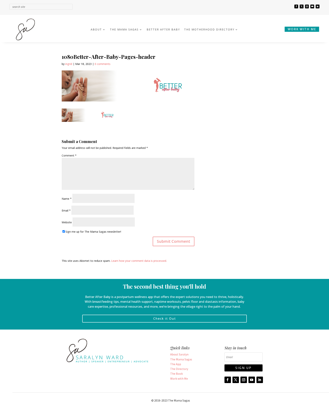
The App (175, 364)
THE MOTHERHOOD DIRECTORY (209, 29)
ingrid (68, 64)
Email (66, 210)
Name (67, 198)
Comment (69, 155)
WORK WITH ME (302, 29)
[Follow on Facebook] (296, 6)
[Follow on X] (301, 6)
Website (67, 222)
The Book (176, 373)
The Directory (179, 369)
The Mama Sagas (181, 359)
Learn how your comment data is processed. (139, 261)
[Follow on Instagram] (307, 6)
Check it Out (164, 318)
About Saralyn (179, 354)
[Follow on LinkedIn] (317, 6)
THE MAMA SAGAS (124, 29)
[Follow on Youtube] (312, 6)
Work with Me (179, 378)
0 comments (102, 64)
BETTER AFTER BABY (163, 29)
